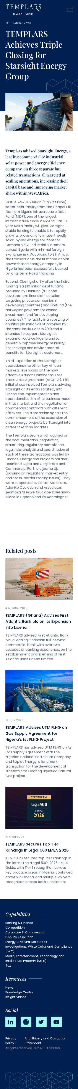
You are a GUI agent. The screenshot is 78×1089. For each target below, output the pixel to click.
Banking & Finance (19, 923)
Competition (15, 927)
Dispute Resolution (19, 937)
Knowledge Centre (19, 992)
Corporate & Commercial (24, 932)
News (9, 987)
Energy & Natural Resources (26, 942)
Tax (8, 965)
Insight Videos (15, 997)
